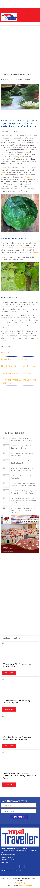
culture (26, 152)
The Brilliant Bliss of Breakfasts (16, 373)
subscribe (18, 817)
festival (27, 177)
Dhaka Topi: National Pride (14, 359)
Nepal (24, 143)
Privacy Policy (20, 883)
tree (16, 157)
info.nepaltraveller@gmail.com (14, 870)
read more (9, 673)
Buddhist (21, 245)
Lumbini (5, 352)
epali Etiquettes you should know (19, 366)
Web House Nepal (26, 885)
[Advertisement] (20, 51)
